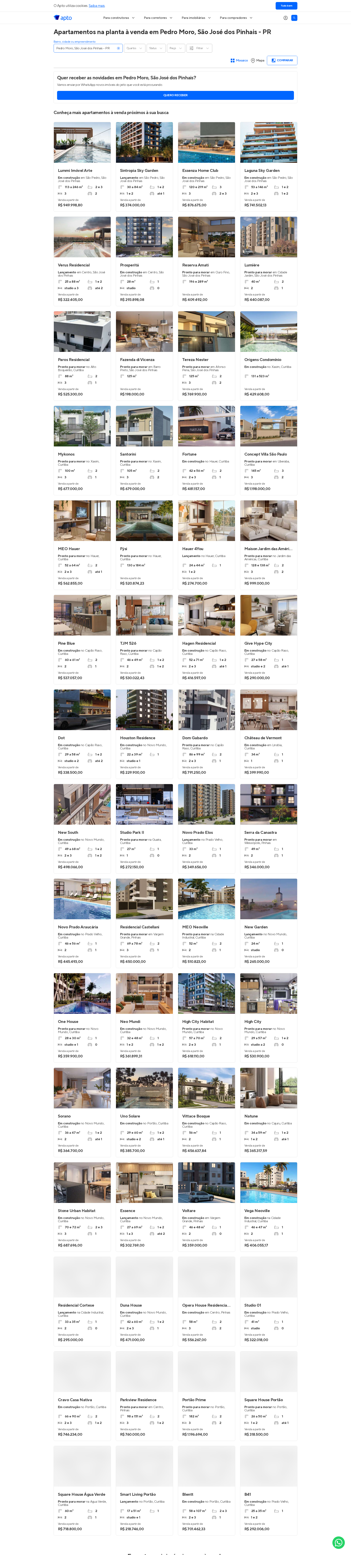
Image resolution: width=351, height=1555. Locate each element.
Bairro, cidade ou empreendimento (75, 42)
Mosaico (242, 60)
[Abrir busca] (294, 18)
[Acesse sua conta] (285, 17)
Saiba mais (97, 5)
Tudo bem (286, 5)
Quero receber (175, 95)
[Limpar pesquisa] (118, 48)
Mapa (260, 60)
